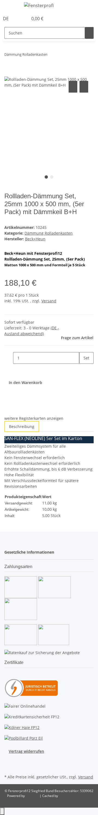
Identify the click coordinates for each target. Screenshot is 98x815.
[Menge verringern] (8, 358)
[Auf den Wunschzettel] (83, 87)
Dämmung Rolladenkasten (48, 233)
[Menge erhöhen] (83, 370)
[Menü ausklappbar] (11, 6)
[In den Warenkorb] (8, 73)
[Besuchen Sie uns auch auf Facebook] (8, 760)
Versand (48, 300)
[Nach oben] (2, 811)
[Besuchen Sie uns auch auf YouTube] (8, 767)
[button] (18, 18)
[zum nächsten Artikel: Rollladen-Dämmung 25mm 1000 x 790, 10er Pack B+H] (61, 55)
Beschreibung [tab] (21, 426)
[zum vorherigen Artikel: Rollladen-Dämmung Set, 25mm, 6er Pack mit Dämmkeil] (51, 55)
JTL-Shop (32, 795)
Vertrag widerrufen (26, 751)
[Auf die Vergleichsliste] (73, 87)
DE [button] (6, 19)
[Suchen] (89, 33)
